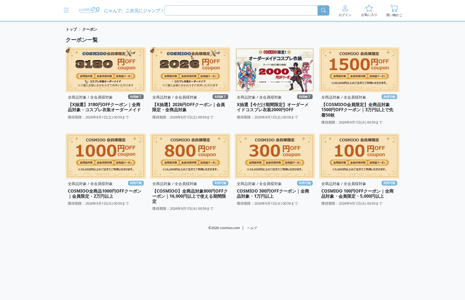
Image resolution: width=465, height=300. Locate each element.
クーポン (89, 29)
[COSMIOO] (89, 10)
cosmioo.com (230, 228)
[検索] (323, 10)
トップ (71, 29)
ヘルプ (252, 228)
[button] (345, 10)
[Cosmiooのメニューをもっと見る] (66, 10)
